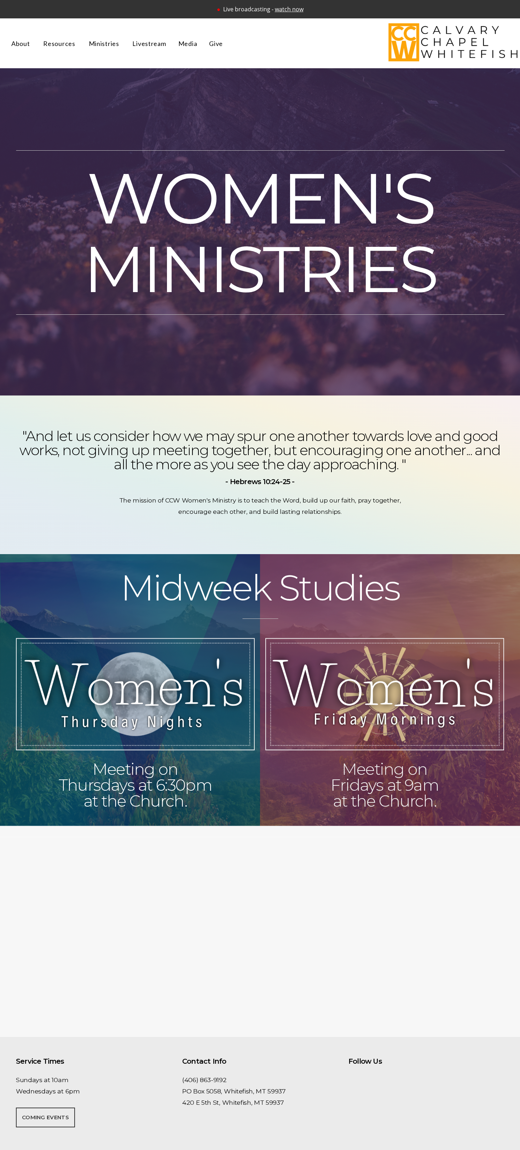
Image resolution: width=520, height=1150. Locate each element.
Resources (59, 43)
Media (187, 43)
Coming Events (45, 1117)
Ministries (105, 43)
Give (216, 43)
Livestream (149, 43)
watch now (289, 9)
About (21, 43)
